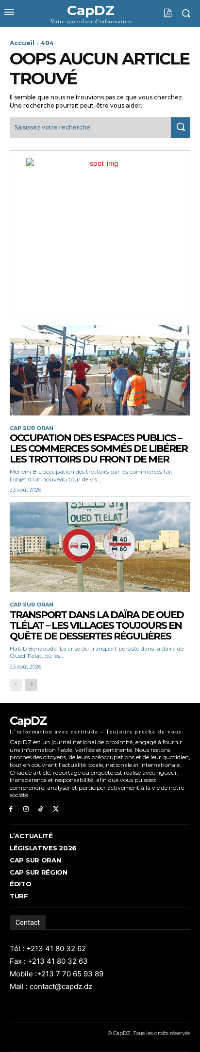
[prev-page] (16, 685)
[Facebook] (11, 809)
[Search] (180, 127)
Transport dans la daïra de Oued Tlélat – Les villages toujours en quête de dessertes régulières (96, 625)
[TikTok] (41, 809)
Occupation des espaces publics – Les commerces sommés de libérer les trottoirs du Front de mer (98, 448)
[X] (55, 809)
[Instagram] (26, 809)
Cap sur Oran (31, 428)
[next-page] (31, 685)
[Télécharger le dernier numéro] (160, 13)
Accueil (22, 43)
